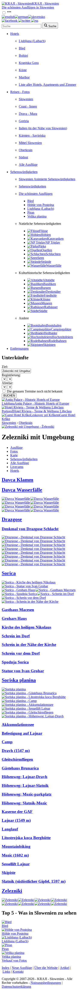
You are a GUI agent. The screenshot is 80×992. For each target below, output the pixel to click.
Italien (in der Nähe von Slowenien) (43, 128)
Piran (30, 212)
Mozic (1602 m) (15, 855)
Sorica (9, 573)
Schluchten (53, 254)
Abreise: (7, 383)
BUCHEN (9, 395)
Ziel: (5, 367)
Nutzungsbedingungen (46, 983)
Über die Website (46, 968)
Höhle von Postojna (40, 205)
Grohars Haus (14, 618)
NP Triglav (52, 242)
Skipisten (49, 344)
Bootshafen (53, 325)
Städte (43, 311)
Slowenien (26, 99)
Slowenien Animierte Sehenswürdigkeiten (47, 179)
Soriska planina (19, 680)
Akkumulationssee (18, 724)
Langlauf (10, 829)
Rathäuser (51, 307)
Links (6, 971)
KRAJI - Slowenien (45, 3)
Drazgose (12, 519)
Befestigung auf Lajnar (22, 733)
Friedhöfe (50, 295)
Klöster (45, 299)
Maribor (24, 77)
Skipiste (8, 872)
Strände (46, 262)
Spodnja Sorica (15, 662)
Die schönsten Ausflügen (35, 193)
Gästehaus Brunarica (20, 768)
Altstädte (49, 280)
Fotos (14, 451)
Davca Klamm (17, 480)
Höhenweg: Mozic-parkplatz (26, 794)
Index (5, 968)
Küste (23, 70)
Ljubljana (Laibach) (32, 41)
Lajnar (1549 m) (16, 820)
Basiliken (49, 284)
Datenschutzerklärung (16, 986)
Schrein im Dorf (16, 636)
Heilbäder (50, 333)
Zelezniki (12, 891)
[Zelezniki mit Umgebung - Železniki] (28, 426)
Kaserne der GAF (17, 811)
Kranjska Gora (29, 63)
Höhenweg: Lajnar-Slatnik (25, 785)
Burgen (46, 288)
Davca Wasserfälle (22, 490)
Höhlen (46, 235)
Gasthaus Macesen (18, 609)
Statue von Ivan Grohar (23, 671)
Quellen (46, 250)
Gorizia (24, 121)
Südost (23, 157)
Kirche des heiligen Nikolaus (26, 627)
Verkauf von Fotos (14, 960)
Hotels (14, 34)
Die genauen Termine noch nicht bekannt (34, 391)
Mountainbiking (16, 846)
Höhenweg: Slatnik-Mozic (24, 803)
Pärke (42, 246)
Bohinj (23, 55)
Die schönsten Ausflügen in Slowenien (28, 7)
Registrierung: (11, 375)
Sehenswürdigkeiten (24, 172)
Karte (14, 455)
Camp (7, 742)
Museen (46, 303)
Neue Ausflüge (22, 968)
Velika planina (37, 216)
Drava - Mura (28, 113)
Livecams (16, 467)
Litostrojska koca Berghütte (26, 837)
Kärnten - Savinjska (32, 135)
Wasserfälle (53, 265)
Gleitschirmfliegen (17, 759)
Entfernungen (19, 348)
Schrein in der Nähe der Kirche (29, 644)
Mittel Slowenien (30, 143)
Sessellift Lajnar (16, 864)
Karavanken (55, 238)
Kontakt (18, 971)
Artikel (64, 968)
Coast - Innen (28, 106)
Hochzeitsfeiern (62, 337)
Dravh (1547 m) (16, 750)
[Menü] (9, 13)
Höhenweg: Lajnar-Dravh (24, 776)
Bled (22, 48)
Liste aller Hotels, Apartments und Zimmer (47, 84)
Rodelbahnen (58, 341)
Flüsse (43, 231)
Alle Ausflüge (28, 164)
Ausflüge (16, 447)
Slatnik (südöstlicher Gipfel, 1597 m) (33, 881)
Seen (40, 258)
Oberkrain (25, 150)
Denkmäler (53, 291)
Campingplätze (61, 329)
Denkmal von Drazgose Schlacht (30, 529)
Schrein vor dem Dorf (21, 653)
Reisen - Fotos (20, 92)
